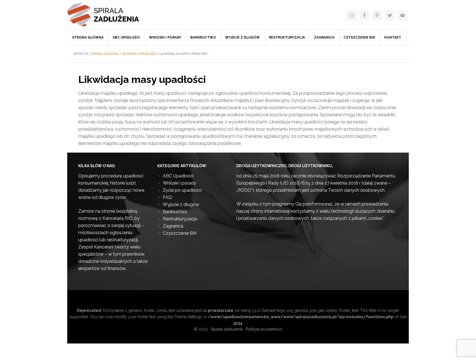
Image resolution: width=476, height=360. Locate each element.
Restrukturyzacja (180, 218)
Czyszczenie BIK (180, 233)
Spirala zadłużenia (108, 14)
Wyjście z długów (181, 204)
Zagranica (173, 226)
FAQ (167, 197)
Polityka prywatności (264, 329)
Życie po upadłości (182, 190)
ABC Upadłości (178, 175)
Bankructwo (175, 211)
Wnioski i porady (179, 183)
